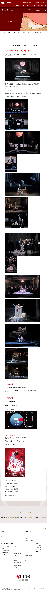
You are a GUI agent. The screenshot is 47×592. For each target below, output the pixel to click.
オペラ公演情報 (27, 9)
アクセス (23, 5)
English (37, 2)
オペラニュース (35, 9)
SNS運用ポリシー (42, 588)
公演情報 (17, 5)
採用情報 (3, 554)
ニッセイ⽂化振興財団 (39, 5)
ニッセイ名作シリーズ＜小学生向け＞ (17, 563)
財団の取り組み (15, 546)
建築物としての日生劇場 (29, 540)
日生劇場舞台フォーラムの (29, 559)
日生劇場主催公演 (4, 536)
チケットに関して (5, 517)
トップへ (45, 528)
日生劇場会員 (25, 2)
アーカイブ (43, 9)
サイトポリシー (35, 588)
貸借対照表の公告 (5, 552)
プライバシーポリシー (27, 588)
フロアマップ (19, 2)
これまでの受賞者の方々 (29, 555)
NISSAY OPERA (15, 551)
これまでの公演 (16, 569)
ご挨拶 (3, 548)
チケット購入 (38, 545)
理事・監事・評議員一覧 (6, 550)
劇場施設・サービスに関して (22, 517)
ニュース (14, 2)
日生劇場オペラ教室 (41, 10)
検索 (43, 2)
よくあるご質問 (39, 549)
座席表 (28, 5)
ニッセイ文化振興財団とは (5, 546)
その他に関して (38, 517)
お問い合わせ (31, 2)
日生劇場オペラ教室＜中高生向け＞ (17, 566)
